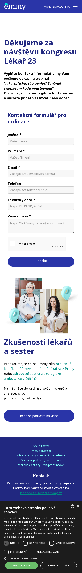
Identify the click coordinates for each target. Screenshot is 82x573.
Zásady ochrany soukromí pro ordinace (41, 455)
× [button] (77, 506)
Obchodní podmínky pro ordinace (41, 460)
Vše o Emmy (41, 446)
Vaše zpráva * (19, 216)
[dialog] (41, 537)
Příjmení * (16, 151)
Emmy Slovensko (41, 450)
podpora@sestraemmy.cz (41, 493)
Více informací (26, 536)
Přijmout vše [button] (21, 565)
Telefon (14, 183)
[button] (41, 559)
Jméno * (14, 134)
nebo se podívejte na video (39, 416)
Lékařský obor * (21, 200)
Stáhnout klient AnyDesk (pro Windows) (41, 465)
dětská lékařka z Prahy (55, 368)
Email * (14, 167)
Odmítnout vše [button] (58, 565)
